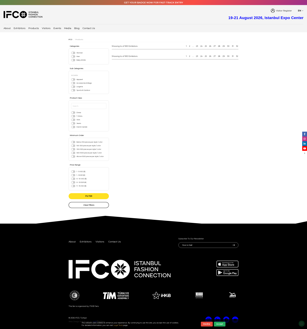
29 (224, 46)
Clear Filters (88, 205)
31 (233, 46)
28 (219, 46)
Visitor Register (284, 10)
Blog (77, 28)
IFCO (70, 39)
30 (228, 46)
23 (197, 46)
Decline (206, 324)
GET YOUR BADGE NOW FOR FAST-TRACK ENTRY (153, 2)
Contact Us (89, 28)
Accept (219, 324)
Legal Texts (118, 325)
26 (210, 46)
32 (237, 46)
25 (206, 46)
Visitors (46, 28)
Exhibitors (19, 28)
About (7, 28)
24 (201, 46)
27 (215, 46)
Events (57, 28)
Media (67, 28)
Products (33, 28)
